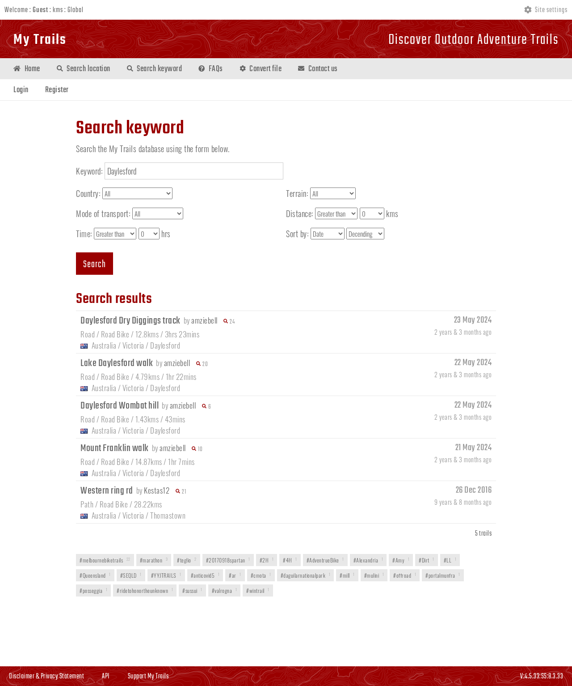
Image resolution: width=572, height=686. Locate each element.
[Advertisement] (286, 632)
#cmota (261, 575)
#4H (290, 560)
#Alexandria (368, 560)
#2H (267, 560)
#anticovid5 (205, 575)
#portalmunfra (442, 575)
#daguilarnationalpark (306, 575)
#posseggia (93, 590)
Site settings (551, 10)
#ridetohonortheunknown (145, 590)
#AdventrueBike (325, 560)
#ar (235, 575)
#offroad (404, 575)
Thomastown (167, 515)
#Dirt (426, 560)
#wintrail (257, 590)
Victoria (133, 345)
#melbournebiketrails (105, 560)
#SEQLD (131, 575)
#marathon (154, 560)
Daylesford (165, 345)
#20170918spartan (228, 560)
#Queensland (95, 575)
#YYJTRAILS (166, 575)
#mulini (374, 575)
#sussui (192, 590)
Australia (104, 345)
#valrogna (224, 590)
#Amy (400, 560)
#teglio (187, 560)
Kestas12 (156, 490)
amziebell (204, 320)
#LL (450, 560)
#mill (347, 575)
